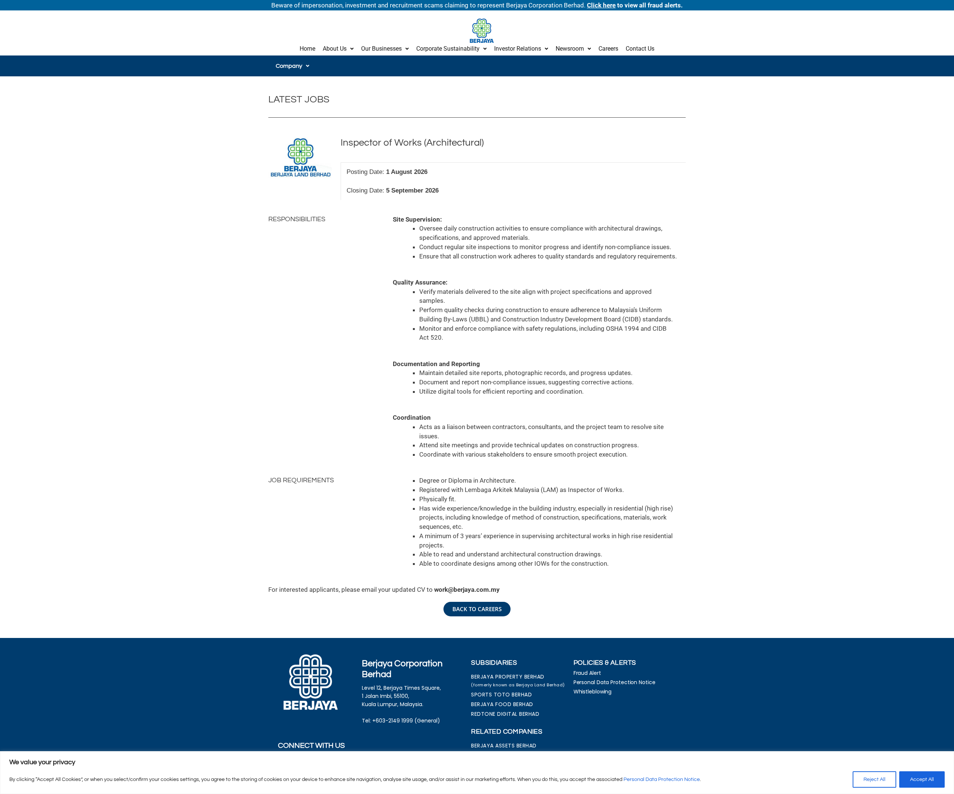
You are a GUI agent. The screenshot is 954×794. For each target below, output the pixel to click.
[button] (338, 48)
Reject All (874, 779)
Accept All (922, 779)
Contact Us (640, 48)
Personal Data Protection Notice (661, 779)
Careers (608, 48)
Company (289, 66)
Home (307, 48)
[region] (477, 772)
